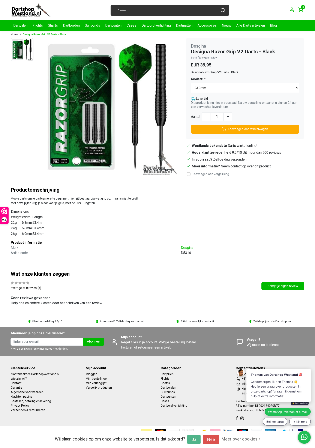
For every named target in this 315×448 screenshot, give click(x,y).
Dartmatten (184, 25)
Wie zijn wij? (19, 378)
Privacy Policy (20, 405)
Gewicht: (198, 79)
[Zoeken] (223, 10)
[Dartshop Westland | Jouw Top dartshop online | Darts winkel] (31, 10)
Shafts (53, 25)
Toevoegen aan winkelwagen (248, 129)
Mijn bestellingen (97, 378)
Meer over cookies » (240, 439)
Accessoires (207, 25)
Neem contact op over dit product (246, 166)
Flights (38, 25)
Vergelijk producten (99, 387)
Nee (211, 439)
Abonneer (94, 341)
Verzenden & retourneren (28, 410)
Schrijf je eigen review (204, 57)
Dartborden (71, 25)
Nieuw (226, 25)
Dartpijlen (20, 25)
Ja (194, 439)
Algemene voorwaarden (27, 392)
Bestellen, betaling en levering (31, 401)
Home (14, 34)
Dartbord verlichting (156, 25)
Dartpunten (113, 25)
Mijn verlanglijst (96, 383)
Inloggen (91, 374)
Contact (16, 383)
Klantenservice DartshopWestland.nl (35, 374)
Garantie (16, 387)
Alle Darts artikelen (250, 25)
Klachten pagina (21, 396)
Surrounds (92, 25)
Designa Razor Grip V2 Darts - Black (44, 34)
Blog (273, 25)
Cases (131, 25)
